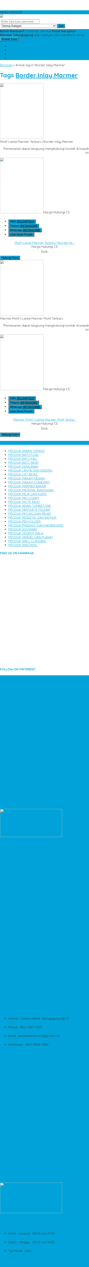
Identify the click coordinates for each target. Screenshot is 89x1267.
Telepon (23, 225)
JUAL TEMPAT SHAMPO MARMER (23, 899)
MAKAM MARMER (12, 970)
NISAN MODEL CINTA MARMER (21, 1168)
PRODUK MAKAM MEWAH (26, 478)
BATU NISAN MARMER (15, 795)
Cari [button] (61, 25)
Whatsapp (25, 230)
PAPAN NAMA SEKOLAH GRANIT (23, 728)
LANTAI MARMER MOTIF (17, 883)
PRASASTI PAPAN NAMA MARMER (24, 1070)
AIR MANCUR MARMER (16, 981)
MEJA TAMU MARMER (15, 732)
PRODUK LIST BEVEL (23, 474)
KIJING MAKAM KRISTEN (17, 911)
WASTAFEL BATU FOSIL (16, 1059)
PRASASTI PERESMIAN (15, 748)
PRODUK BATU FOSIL (23, 455)
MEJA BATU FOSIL (13, 903)
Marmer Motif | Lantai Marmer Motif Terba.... (44, 420)
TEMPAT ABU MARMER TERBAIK (22, 872)
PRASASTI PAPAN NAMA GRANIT (23, 709)
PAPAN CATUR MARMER (17, 887)
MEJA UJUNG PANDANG (17, 907)
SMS (21, 46)
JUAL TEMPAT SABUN (15, 1106)
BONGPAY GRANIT (13, 716)
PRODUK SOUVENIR (22, 529)
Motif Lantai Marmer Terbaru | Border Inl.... (44, 243)
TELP (22, 50)
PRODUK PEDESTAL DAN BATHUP (32, 518)
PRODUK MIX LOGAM (23, 498)
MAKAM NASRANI (12, 919)
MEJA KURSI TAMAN (14, 1117)
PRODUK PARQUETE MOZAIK (29, 510)
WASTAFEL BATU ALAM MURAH (22, 779)
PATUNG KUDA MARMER (17, 1125)
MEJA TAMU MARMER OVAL (20, 934)
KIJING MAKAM (10, 752)
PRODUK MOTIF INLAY (24, 502)
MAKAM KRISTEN (12, 942)
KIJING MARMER (11, 962)
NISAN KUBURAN (12, 1133)
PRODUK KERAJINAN (23, 467)
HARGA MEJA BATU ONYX (18, 958)
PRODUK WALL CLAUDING (27, 541)
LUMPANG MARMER (14, 1102)
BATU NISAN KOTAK (14, 879)
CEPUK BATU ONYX (14, 1110)
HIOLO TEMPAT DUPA (15, 923)
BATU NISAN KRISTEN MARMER (22, 1074)
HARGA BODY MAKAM (16, 926)
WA (21, 54)
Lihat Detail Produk (21, 234)
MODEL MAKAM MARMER (18, 1141)
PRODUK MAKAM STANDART (29, 482)
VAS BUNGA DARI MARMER (19, 1078)
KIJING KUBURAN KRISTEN (19, 787)
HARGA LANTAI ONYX (15, 930)
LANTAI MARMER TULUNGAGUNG (23, 756)
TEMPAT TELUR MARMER (17, 1121)
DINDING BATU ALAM (15, 1157)
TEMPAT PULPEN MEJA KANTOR (23, 1094)
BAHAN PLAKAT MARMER (18, 736)
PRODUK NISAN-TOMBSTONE (29, 506)
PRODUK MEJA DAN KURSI (27, 494)
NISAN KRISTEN (11, 1086)
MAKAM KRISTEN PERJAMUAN (21, 685)
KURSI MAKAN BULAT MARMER (22, 891)
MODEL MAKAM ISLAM (16, 938)
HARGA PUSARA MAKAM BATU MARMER (29, 868)
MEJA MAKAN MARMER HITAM (21, 915)
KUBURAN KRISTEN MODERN (20, 720)
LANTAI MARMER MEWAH (18, 681)
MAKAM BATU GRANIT (16, 946)
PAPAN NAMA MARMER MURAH (22, 1055)
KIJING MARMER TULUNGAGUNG (23, 791)
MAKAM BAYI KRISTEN (15, 954)
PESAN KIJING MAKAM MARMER (22, 1149)
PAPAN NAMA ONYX (14, 1165)
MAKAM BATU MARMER (17, 1145)
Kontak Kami (9, 39)
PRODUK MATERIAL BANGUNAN (31, 490)
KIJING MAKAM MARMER (17, 693)
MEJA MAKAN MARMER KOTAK (22, 1137)
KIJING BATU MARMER (16, 697)
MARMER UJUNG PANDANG (19, 760)
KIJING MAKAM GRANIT (16, 771)
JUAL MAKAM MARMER (16, 744)
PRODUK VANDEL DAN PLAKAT (30, 537)
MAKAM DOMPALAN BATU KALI (22, 1098)
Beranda (6, 65)
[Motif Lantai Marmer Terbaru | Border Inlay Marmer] (21, 138)
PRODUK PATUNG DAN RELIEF (29, 514)
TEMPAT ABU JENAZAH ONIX (20, 712)
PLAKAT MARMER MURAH (18, 973)
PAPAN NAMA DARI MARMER (20, 701)
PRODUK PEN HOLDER (24, 521)
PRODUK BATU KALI (22, 459)
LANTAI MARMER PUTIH (16, 705)
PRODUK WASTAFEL (22, 545)
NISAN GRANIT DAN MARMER (20, 1090)
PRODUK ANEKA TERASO (26, 451)
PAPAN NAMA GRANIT (15, 895)
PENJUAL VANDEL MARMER (19, 1161)
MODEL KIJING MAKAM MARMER (23, 763)
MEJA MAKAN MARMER (16, 724)
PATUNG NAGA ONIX (14, 875)
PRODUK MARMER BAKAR (27, 486)
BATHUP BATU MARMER (17, 740)
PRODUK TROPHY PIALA (25, 533)
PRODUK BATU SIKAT (23, 463)
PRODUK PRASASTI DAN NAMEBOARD (36, 525)
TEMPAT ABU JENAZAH (16, 1114)
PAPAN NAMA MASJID (15, 689)
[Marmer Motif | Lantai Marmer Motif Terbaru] (21, 314)
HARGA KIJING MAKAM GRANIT (22, 1129)
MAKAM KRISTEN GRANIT (18, 977)
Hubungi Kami (10, 257)
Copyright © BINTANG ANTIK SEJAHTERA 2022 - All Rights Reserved (41, 1263)
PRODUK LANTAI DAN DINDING (30, 470)
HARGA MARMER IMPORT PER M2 (24, 767)
